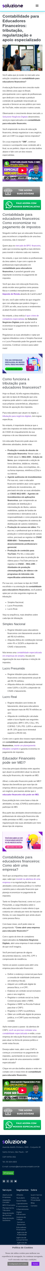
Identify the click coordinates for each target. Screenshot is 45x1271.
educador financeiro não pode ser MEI (20, 795)
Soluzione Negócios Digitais (15, 117)
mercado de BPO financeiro (28, 246)
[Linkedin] (3, 1181)
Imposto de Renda (11, 294)
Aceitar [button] (35, 1264)
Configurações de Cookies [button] (18, 1264)
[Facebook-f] (7, 1181)
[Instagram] (11, 1181)
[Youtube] (15, 1181)
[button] (37, 5)
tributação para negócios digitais (16, 416)
